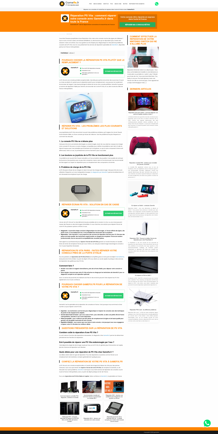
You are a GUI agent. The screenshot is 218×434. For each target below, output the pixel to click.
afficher (71, 53)
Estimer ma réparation (113, 71)
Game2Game (120, 257)
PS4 (111, 4)
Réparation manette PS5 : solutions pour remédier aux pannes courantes (143, 163)
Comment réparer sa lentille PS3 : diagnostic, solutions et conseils (69, 396)
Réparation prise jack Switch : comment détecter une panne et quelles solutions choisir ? (143, 113)
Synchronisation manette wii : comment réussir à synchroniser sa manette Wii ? (92, 396)
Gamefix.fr (130, 9)
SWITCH (106, 4)
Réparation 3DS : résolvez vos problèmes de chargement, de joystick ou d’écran (114, 396)
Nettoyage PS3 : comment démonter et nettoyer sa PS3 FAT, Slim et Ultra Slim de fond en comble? (69, 419)
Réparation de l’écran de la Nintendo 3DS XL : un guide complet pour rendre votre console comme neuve (114, 419)
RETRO (125, 4)
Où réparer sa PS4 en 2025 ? (143, 275)
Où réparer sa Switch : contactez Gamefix (143, 205)
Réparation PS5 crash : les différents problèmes (143, 309)
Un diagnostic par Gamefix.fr (99, 172)
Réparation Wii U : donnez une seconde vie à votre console (92, 419)
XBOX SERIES (97, 4)
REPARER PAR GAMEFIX (136, 4)
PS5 (90, 4)
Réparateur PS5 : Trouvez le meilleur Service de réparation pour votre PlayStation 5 (143, 239)
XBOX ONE (118, 4)
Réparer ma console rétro (137, 24)
